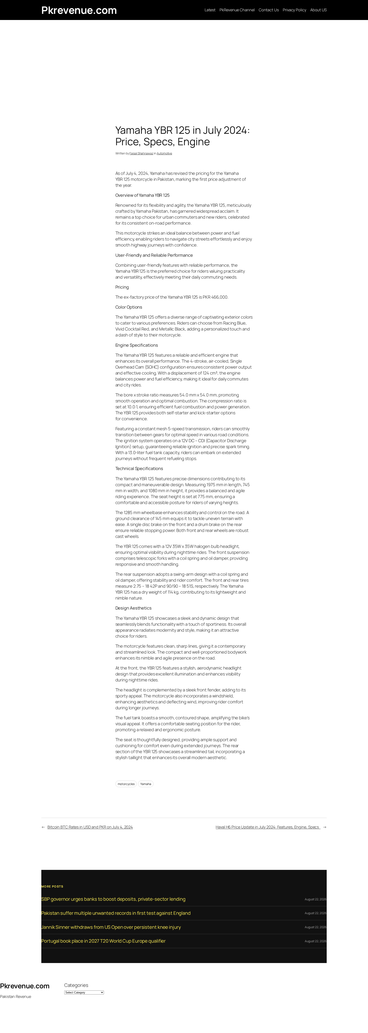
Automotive (164, 153)
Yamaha (145, 784)
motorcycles (126, 784)
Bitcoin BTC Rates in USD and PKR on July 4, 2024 (90, 826)
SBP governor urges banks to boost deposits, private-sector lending (113, 899)
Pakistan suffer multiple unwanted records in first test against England (116, 913)
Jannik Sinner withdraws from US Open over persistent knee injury (111, 927)
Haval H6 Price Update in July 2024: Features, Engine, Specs (268, 826)
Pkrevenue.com (79, 10)
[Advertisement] (184, 64)
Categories (76, 985)
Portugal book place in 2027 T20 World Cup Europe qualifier (103, 941)
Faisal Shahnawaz (141, 153)
